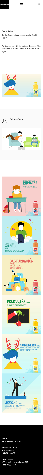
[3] (21, 314)
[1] (21, 393)
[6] (21, 275)
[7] (21, 235)
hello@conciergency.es (11, 441)
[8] (21, 196)
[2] (21, 353)
